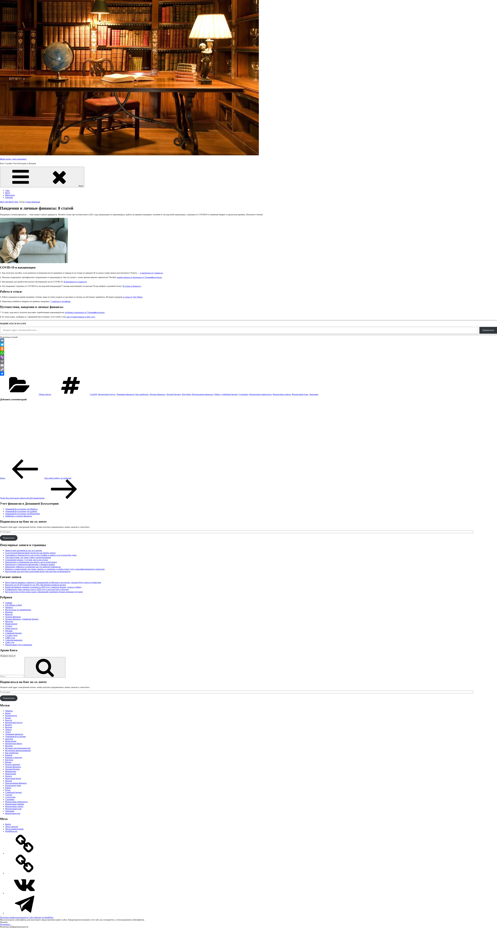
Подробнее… (6, 924)
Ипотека (9, 612)
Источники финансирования (18, 750)
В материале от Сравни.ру (75, 282)
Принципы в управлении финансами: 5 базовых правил (30, 564)
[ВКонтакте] (24, 893)
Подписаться (488, 330)
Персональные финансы (202, 394)
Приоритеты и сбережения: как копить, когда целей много (31, 562)
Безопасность (11, 715)
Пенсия (8, 781)
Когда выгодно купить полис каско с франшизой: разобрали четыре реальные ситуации (44, 592)
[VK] (248, 340)
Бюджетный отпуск (106, 394)
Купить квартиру (12, 764)
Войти (8, 824)
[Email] (248, 365)
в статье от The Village (132, 297)
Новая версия (11, 624)
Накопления (10, 774)
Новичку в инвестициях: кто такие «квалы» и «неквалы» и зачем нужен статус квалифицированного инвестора (55, 569)
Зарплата (9, 739)
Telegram (9, 197)
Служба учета (11, 635)
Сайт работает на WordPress (41, 917)
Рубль (7, 790)
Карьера (8, 755)
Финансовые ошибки (14, 804)
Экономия (313, 394)
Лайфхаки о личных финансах (18, 516)
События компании (13, 640)
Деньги (8, 729)
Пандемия (186, 394)
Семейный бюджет (229, 394)
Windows (9, 607)
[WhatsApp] (248, 353)
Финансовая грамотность (260, 394)
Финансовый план (300, 394)
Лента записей (11, 826)
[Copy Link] (248, 369)
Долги (8, 732)
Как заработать (142, 394)
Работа (217, 394)
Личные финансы (157, 394)
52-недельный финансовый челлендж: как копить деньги (30, 553)
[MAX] (24, 873)
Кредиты (9, 760)
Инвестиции (10, 741)
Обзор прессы (45, 394)
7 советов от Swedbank (60, 301)
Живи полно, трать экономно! (13, 159)
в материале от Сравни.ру (151, 273)
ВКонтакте (10, 195)
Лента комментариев (14, 829)
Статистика (10, 797)
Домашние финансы (125, 394)
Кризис (8, 762)
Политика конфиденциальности (14, 917)
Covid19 (93, 394)
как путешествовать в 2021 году (80, 317)
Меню (81, 186)
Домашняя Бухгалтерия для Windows (21, 509)
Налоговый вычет (13, 778)
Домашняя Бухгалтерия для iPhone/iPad (22, 514)
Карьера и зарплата (13, 757)
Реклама (8, 631)
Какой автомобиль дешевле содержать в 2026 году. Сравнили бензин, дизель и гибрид (43, 587)
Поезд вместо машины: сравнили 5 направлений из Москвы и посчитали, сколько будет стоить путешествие (53, 582)
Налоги (8, 776)
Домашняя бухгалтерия (15, 736)
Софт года (9, 642)
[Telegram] (248, 345)
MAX (7, 193)
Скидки (8, 795)
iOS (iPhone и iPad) (13, 605)
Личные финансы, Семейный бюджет (22, 619)
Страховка (243, 394)
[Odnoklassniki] (248, 349)
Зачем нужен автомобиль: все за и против (23, 550)
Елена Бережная (33, 202)
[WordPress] (248, 361)
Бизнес (8, 718)
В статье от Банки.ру (132, 286)
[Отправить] (248, 374)
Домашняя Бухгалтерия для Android (21, 511)
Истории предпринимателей (17, 748)
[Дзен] (24, 853)
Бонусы (8, 720)
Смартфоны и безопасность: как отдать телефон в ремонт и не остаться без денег (41, 555)
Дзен (7, 190)
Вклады (8, 727)
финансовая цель (12, 813)
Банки (8, 713)
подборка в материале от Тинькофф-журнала (84, 312)
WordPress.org (11, 831)
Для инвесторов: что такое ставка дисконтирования (28, 557)
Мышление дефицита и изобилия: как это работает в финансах (33, 567)
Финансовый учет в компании (18, 645)
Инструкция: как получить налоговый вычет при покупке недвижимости (37, 571)
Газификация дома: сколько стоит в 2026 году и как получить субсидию (37, 589)
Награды (9, 621)
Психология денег (13, 785)
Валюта (8, 725)
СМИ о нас (10, 638)
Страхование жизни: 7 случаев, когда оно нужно (26, 560)
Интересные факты (13, 743)
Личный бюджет (173, 394)
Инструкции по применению (18, 610)
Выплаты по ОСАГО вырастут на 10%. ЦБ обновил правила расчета (35, 585)
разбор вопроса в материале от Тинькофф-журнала (139, 277)
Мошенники (10, 771)
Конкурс (9, 614)
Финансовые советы (282, 394)
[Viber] (248, 357)
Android (8, 603)
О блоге (8, 626)
